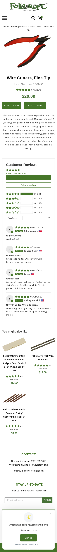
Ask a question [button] (28, 185)
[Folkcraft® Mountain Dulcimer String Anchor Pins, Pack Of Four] (14, 398)
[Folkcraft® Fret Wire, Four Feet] (43, 344)
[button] (23, 89)
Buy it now (35, 105)
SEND (47, 500)
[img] (22, 227)
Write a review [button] (28, 177)
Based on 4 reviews (16, 173)
